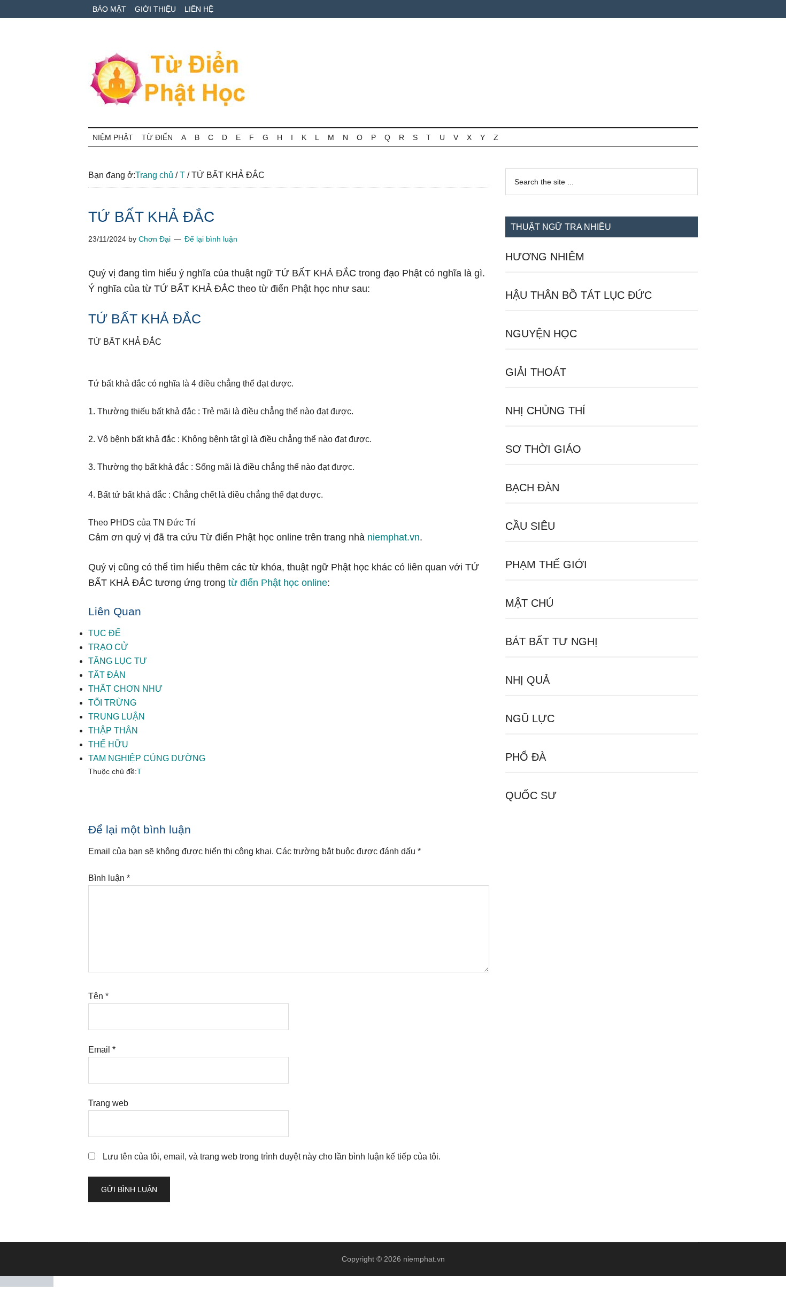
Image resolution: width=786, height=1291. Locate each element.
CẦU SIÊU (530, 526)
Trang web (108, 1103)
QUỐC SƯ (531, 795)
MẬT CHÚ (529, 603)
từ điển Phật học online (277, 582)
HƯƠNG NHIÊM (544, 256)
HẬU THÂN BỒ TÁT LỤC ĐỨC (578, 295)
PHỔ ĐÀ (525, 757)
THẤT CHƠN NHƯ (125, 688)
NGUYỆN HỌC (541, 333)
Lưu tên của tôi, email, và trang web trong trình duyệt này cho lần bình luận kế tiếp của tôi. (272, 1156)
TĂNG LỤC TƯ (117, 661)
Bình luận (109, 878)
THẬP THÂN (113, 730)
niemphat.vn (393, 537)
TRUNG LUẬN (116, 716)
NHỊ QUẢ (527, 680)
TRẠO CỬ (108, 647)
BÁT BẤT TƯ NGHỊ (551, 641)
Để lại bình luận (210, 239)
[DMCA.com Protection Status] (26, 1283)
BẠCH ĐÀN (532, 487)
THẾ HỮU (108, 744)
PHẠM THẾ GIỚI (546, 564)
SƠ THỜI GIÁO (543, 449)
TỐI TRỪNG (112, 702)
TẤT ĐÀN (107, 674)
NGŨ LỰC (529, 718)
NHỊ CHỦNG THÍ (545, 410)
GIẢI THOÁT (535, 372)
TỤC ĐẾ (104, 633)
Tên (98, 996)
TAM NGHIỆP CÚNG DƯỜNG (146, 758)
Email (101, 1049)
